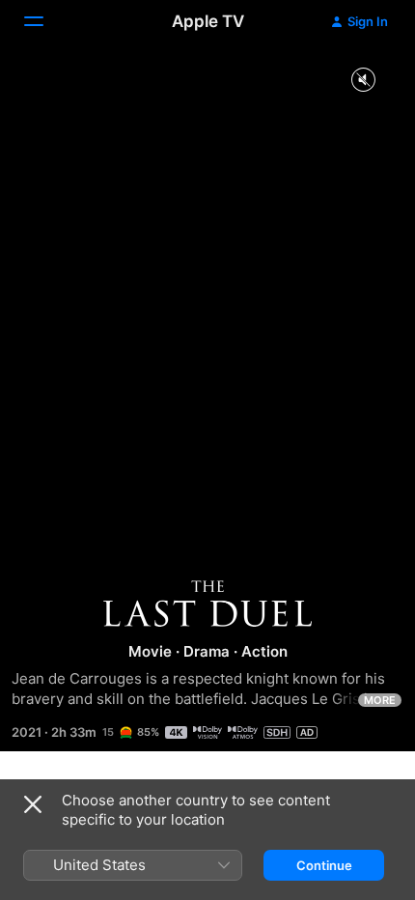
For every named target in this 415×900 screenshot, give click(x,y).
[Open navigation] (45, 21)
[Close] (33, 804)
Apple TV (208, 21)
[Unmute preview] (362, 81)
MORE (380, 700)
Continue (324, 865)
